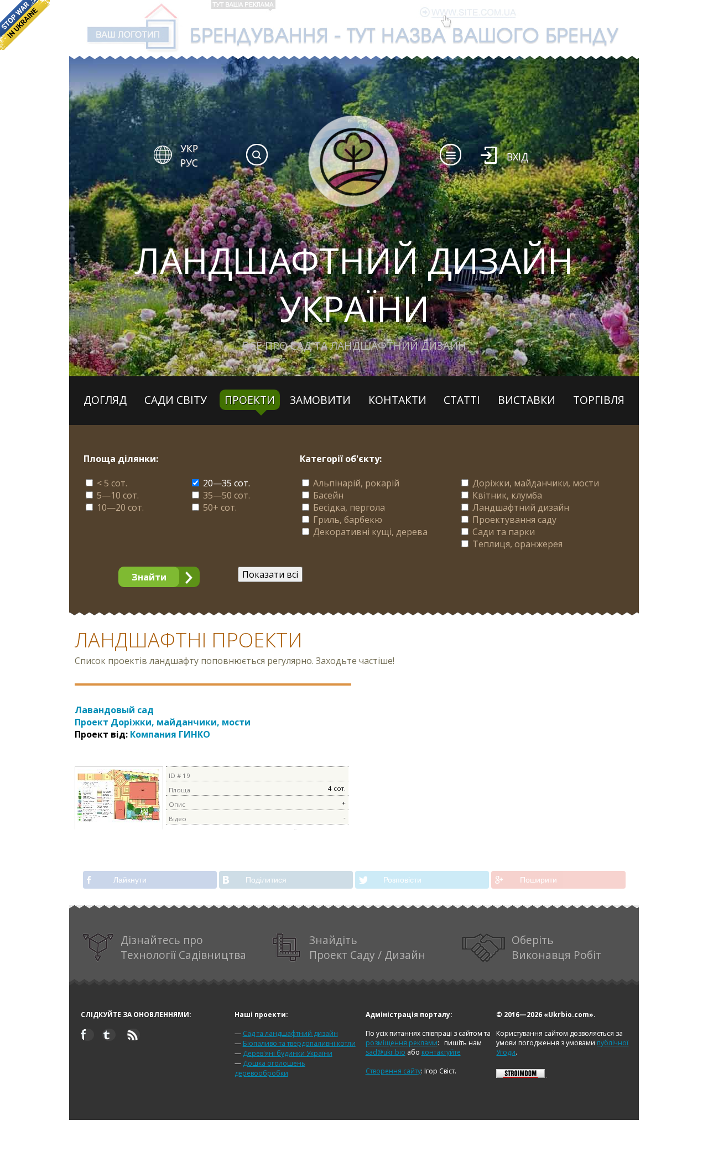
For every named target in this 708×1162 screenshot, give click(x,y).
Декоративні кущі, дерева (370, 532)
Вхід (517, 156)
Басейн (328, 495)
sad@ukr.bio (385, 1052)
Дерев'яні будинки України (287, 1053)
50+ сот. (220, 507)
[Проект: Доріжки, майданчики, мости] (118, 821)
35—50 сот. (226, 495)
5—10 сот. (118, 495)
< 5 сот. (112, 483)
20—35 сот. (226, 483)
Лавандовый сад (163, 716)
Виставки (526, 399)
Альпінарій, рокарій (356, 483)
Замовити (320, 399)
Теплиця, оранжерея (517, 544)
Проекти (250, 399)
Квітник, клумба (507, 495)
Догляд (105, 399)
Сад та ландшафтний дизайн (290, 1033)
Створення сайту (393, 1071)
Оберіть (556, 947)
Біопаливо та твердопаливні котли (299, 1043)
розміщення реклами (402, 1042)
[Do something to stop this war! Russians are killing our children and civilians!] (25, 25)
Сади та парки (503, 532)
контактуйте (441, 1052)
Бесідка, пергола (349, 507)
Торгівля (598, 399)
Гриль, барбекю (347, 519)
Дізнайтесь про (183, 947)
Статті (462, 399)
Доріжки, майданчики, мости (535, 483)
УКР (189, 148)
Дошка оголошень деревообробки (270, 1068)
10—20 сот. (120, 507)
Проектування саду (514, 519)
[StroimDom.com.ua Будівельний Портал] (520, 1075)
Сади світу (175, 399)
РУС (189, 162)
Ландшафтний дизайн (520, 507)
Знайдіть (367, 947)
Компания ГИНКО (170, 734)
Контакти (397, 399)
